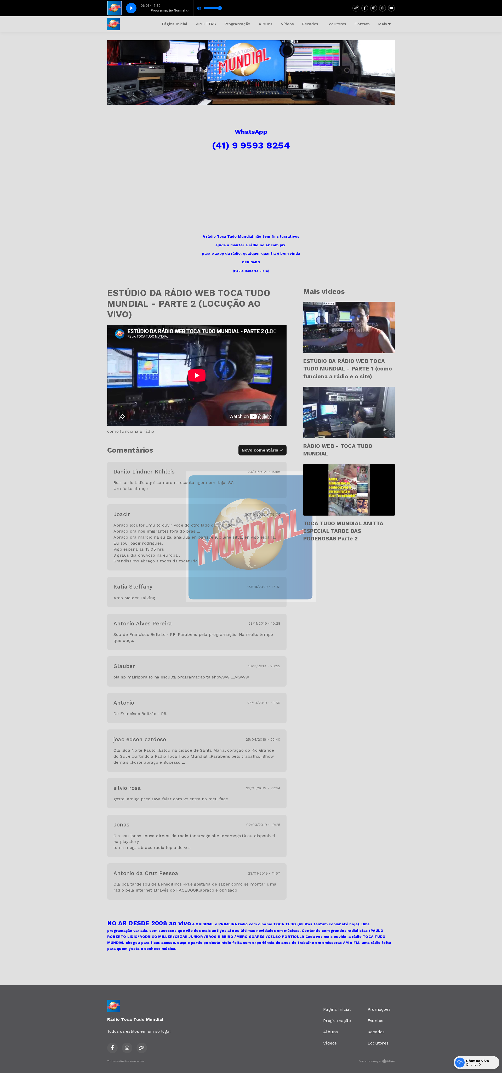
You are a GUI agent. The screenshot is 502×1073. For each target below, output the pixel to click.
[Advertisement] (251, 194)
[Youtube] (391, 8)
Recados (310, 23)
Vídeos (287, 23)
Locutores (336, 23)
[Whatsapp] (382, 8)
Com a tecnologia (370, 1061)
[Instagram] (373, 8)
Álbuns (265, 23)
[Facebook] (364, 8)
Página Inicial (174, 23)
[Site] (355, 8)
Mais (383, 23)
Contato (362, 23)
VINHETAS (206, 23)
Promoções (379, 1009)
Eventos (376, 1020)
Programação (237, 23)
